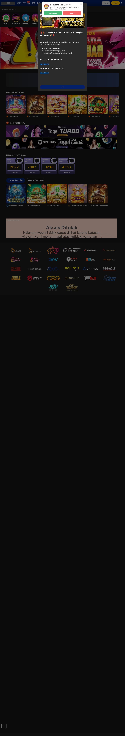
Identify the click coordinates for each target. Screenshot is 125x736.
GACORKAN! (53, 13)
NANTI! (72, 13)
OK (62, 87)
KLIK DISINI (44, 64)
